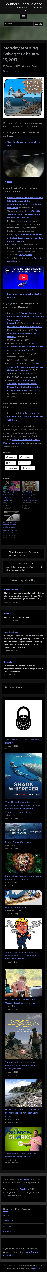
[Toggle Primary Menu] (23, 16)
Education (8, 662)
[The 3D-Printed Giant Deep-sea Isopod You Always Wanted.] (30, 486)
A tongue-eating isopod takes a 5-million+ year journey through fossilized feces (11, 527)
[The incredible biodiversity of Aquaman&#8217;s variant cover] (11, 486)
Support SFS (9, 1231)
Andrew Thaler (31, 66)
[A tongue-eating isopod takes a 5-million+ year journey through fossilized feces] (11, 516)
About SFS (8, 1220)
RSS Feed (24, 1179)
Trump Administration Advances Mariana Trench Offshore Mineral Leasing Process (21, 1065)
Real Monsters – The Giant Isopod (18, 617)
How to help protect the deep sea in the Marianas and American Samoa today (22, 1112)
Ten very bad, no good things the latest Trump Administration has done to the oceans (21, 955)
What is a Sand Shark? (16, 907)
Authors (7, 1226)
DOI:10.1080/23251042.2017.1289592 (24, 326)
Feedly (23, 1189)
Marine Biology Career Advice (19, 842)
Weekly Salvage (13, 71)
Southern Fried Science (23, 4)
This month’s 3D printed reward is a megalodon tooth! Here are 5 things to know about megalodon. (23, 668)
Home (6, 1215)
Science (7, 614)
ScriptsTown (35, 1269)
